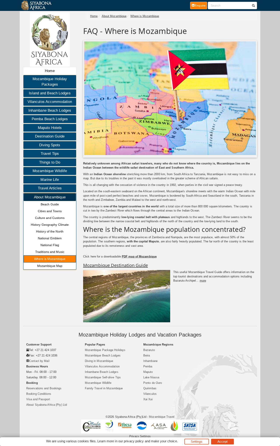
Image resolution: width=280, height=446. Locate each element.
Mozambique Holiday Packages (50, 82)
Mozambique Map (49, 266)
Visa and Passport (38, 399)
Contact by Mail (39, 361)
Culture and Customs (50, 218)
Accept (222, 441)
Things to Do (49, 162)
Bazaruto (149, 350)
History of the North (49, 231)
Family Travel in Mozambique (104, 388)
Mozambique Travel (161, 416)
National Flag (49, 245)
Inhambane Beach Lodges (49, 110)
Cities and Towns (50, 211)
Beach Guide (50, 204)
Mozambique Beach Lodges (103, 355)
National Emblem (50, 238)
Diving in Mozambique (99, 361)
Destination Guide (50, 136)
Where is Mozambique (50, 259)
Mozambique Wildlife (50, 171)
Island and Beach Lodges (49, 93)
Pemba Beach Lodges (50, 119)
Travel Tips (50, 154)
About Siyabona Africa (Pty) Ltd (46, 404)
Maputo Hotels (50, 128)
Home (49, 71)
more (203, 280)
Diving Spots (49, 145)
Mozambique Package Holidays (105, 350)
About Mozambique (50, 197)
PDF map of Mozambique (139, 256)
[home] (36, 5)
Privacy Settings (140, 436)
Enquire (201, 5)
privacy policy (134, 441)
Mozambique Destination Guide (115, 265)
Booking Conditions (38, 393)
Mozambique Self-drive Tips (103, 377)
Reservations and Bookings (44, 388)
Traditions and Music (49, 252)
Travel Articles (50, 188)
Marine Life (49, 180)
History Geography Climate (50, 224)
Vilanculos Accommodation (50, 102)
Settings (197, 441)
